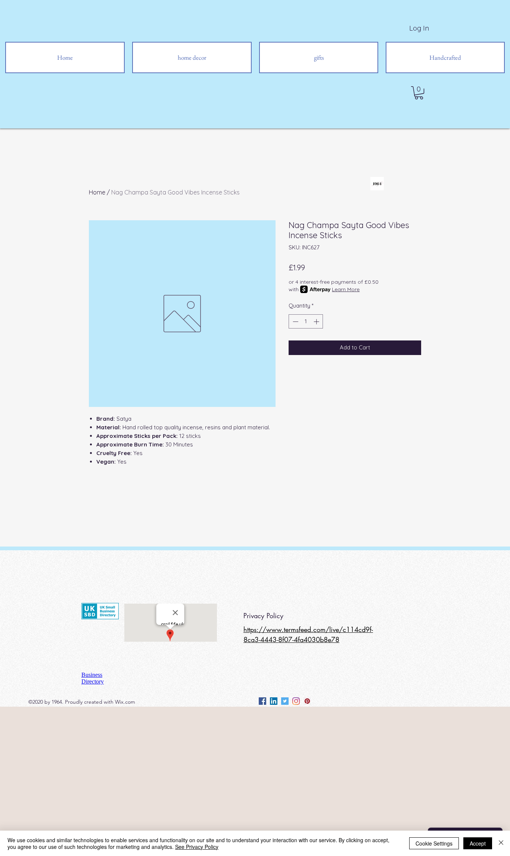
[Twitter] (285, 701)
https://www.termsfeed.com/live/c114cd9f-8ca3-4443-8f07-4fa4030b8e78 (308, 634)
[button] (419, 92)
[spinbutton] (306, 322)
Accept (478, 843)
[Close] (501, 843)
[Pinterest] (307, 701)
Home (97, 192)
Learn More (346, 289)
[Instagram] (296, 701)
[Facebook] (262, 701)
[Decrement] (295, 322)
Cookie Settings (434, 843)
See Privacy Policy (196, 846)
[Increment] (317, 322)
